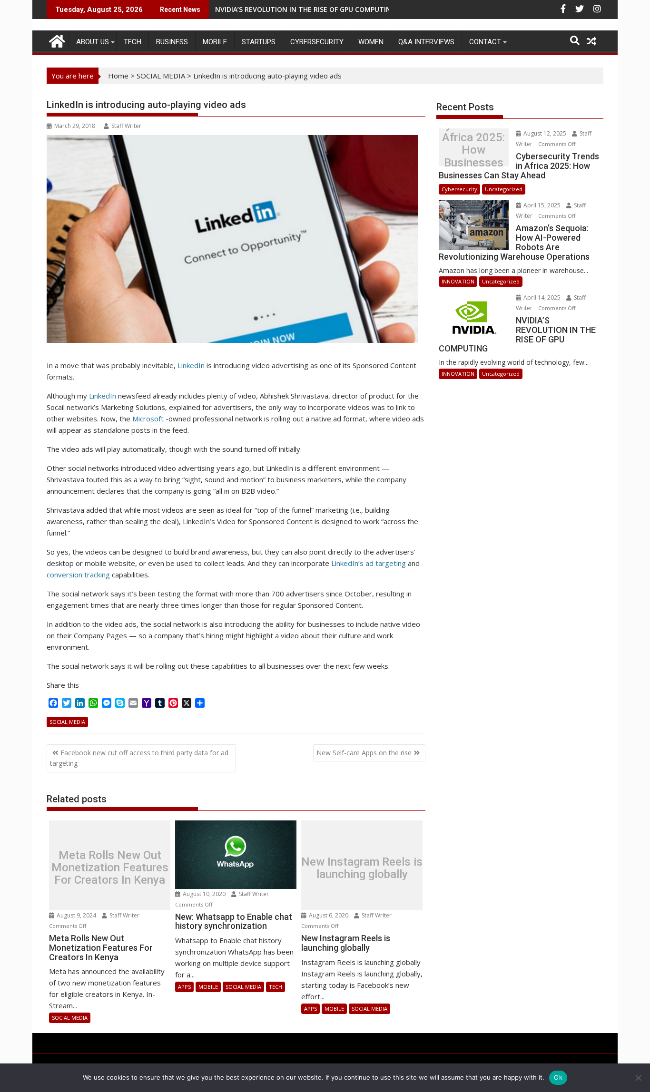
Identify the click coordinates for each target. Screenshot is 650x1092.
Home (118, 75)
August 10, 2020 (204, 894)
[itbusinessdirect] (56, 39)
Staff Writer (126, 126)
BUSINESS (172, 42)
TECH (132, 42)
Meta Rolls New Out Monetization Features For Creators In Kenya (109, 868)
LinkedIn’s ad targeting (368, 563)
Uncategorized (503, 189)
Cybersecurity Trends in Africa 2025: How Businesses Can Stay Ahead (473, 150)
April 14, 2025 (542, 297)
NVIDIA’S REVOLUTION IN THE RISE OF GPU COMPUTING (305, 9)
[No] (638, 1077)
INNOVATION (458, 281)
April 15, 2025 (542, 205)
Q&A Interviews (426, 42)
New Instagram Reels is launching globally (362, 867)
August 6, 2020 (328, 915)
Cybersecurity (317, 42)
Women (371, 42)
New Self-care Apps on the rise (364, 752)
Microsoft (149, 418)
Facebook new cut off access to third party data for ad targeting (139, 758)
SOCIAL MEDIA (161, 75)
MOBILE (215, 42)
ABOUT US (92, 42)
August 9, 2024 (76, 915)
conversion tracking (78, 574)
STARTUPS (259, 42)
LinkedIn (192, 365)
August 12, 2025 (545, 133)
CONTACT (485, 42)
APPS (184, 986)
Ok (558, 1077)
